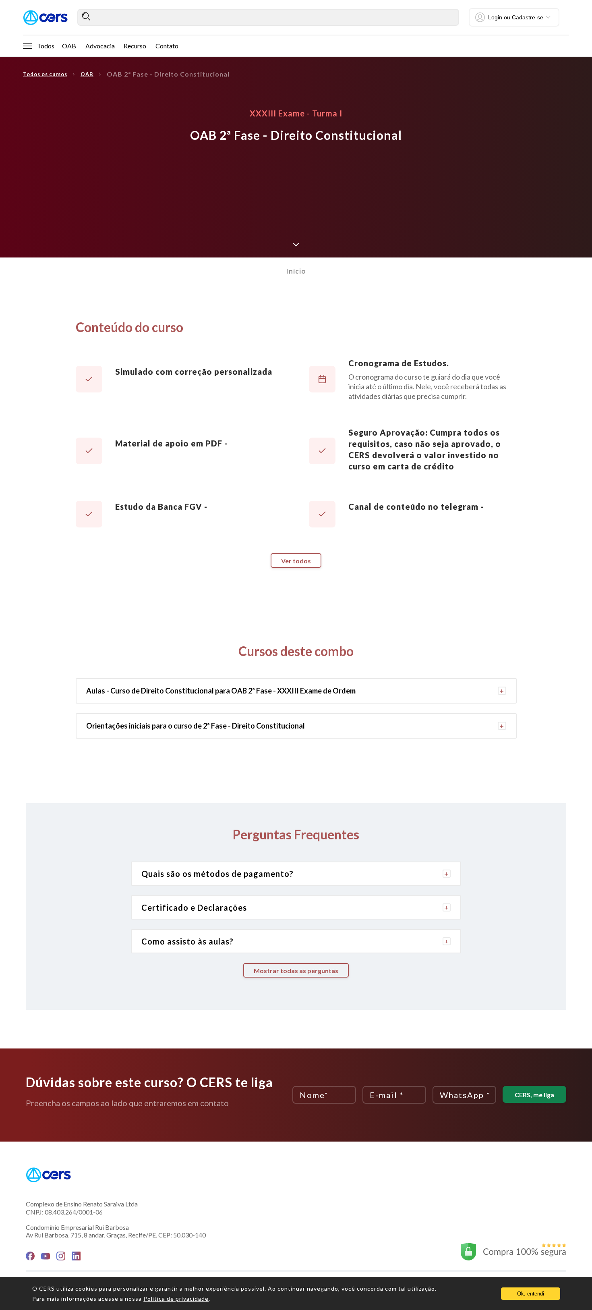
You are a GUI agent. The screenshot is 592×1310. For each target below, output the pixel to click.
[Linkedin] (76, 1256)
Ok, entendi (530, 1294)
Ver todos (296, 561)
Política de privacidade (176, 1298)
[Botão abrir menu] (27, 45)
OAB (69, 46)
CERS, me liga (534, 1094)
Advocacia (100, 46)
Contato (166, 46)
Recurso (135, 46)
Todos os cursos (45, 74)
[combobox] (268, 17)
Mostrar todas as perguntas (296, 970)
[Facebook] (30, 1256)
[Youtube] (45, 1256)
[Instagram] (60, 1256)
